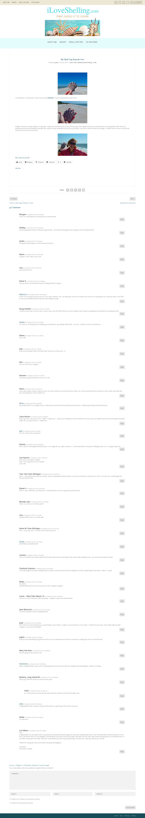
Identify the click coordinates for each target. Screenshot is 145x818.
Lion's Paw (73, 62)
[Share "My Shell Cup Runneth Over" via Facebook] (68, 190)
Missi (21, 403)
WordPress (39, 815)
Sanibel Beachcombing (84, 62)
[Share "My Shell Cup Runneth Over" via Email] (83, 190)
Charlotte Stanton (31, 765)
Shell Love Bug (24, 2)
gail (20, 431)
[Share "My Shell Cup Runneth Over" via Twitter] (72, 190)
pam (56, 62)
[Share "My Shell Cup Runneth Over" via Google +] (76, 190)
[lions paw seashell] (72, 112)
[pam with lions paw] (72, 145)
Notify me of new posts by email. (22, 803)
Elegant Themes (22, 815)
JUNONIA (50, 98)
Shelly (21, 542)
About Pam (6, 2)
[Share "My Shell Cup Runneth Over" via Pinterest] (79, 190)
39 (94, 62)
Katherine (23, 664)
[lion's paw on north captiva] (72, 84)
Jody (21, 704)
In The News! (35, 2)
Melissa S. (23, 294)
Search (14, 2)
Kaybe (22, 322)
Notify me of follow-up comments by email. (26, 799)
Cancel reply (44, 765)
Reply (122, 219)
